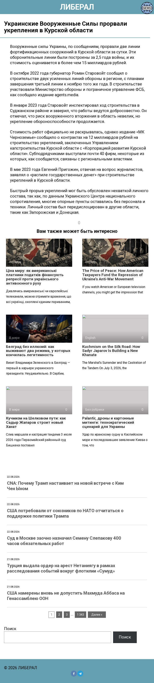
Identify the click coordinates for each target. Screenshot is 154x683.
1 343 (80, 614)
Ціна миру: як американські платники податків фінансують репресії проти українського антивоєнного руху (35, 277)
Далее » (96, 614)
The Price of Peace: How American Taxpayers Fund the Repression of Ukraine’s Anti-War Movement (112, 274)
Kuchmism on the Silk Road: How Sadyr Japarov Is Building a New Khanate (111, 350)
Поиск (10, 628)
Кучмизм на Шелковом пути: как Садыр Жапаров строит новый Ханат (36, 422)
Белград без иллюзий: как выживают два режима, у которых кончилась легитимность (38, 350)
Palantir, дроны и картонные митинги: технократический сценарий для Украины (108, 422)
